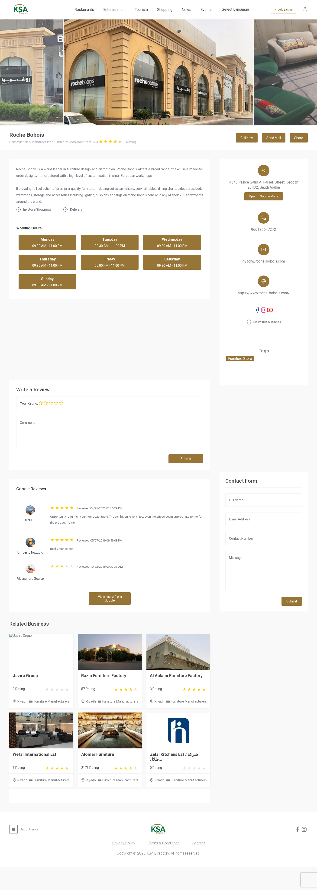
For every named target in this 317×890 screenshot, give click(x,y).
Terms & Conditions (163, 843)
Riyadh (22, 701)
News (186, 9)
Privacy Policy (123, 843)
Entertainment (114, 9)
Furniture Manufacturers (52, 701)
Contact (198, 843)
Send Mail (273, 138)
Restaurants (84, 9)
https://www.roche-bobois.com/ (264, 293)
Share (298, 138)
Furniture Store (240, 358)
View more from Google (110, 598)
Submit (186, 459)
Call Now (246, 138)
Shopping (164, 9)
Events (206, 9)
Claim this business (267, 322)
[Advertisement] (148, 338)
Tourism (141, 9)
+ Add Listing (284, 9)
